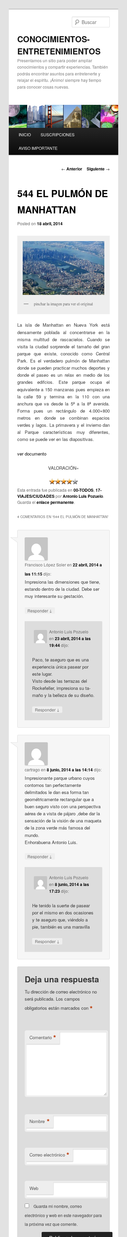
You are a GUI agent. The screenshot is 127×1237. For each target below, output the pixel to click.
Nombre (39, 1121)
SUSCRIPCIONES (58, 134)
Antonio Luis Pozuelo (83, 496)
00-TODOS (83, 490)
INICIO (25, 134)
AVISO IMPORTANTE (38, 148)
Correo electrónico (49, 1154)
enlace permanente (55, 502)
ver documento (31, 453)
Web (33, 1188)
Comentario (42, 1037)
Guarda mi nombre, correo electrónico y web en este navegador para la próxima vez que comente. (63, 1215)
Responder (39, 610)
